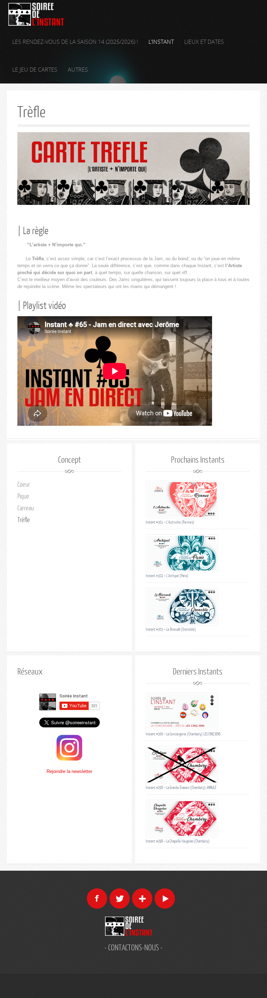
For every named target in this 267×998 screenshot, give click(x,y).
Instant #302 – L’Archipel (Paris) (167, 575)
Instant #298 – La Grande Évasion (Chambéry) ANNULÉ (181, 787)
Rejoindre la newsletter (69, 771)
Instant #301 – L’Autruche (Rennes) (170, 522)
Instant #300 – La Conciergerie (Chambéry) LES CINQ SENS (183, 734)
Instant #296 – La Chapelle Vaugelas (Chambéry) (178, 841)
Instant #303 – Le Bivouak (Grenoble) (171, 629)
